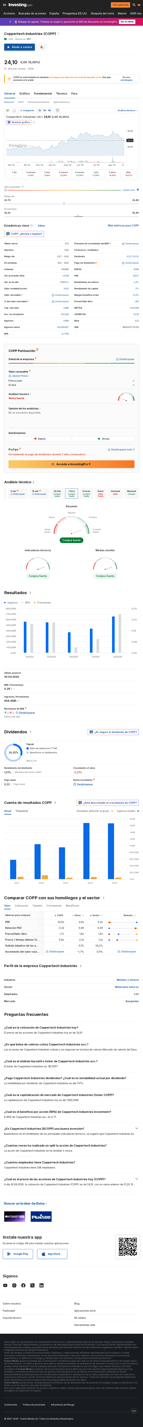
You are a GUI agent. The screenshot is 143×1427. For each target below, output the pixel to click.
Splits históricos (61, 102)
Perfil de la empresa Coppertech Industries (40, 966)
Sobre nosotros (12, 1303)
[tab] (18, 493)
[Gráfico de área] (14, 110)
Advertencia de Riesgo (62, 1404)
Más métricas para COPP (123, 225)
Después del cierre (102, 13)
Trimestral (21, 810)
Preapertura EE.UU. (75, 13)
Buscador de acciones (32, 13)
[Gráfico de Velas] (8, 110)
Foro (74, 93)
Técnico (61, 93)
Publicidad (9, 1310)
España (54, 13)
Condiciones (10, 1404)
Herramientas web (84, 1324)
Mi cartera (80, 1317)
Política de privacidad (34, 1404)
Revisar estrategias (126, 79)
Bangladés (132, 1001)
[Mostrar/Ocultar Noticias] (57, 110)
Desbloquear (56, 951)
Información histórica (38, 102)
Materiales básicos (127, 986)
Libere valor (129, 190)
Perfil (21, 102)
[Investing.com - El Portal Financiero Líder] (20, 5)
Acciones (9, 13)
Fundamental (43, 93)
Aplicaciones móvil (85, 1310)
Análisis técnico (17, 482)
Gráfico (24, 93)
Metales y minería (128, 979)
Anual (7, 810)
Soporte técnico (12, 1317)
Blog (77, 1303)
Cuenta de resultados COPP (28, 803)
